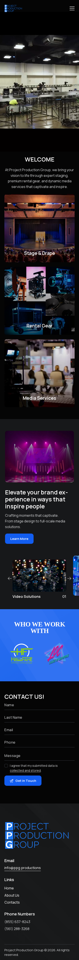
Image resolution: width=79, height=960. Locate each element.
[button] (72, 8)
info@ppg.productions (22, 867)
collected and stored (25, 770)
